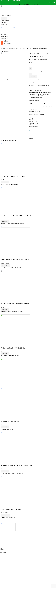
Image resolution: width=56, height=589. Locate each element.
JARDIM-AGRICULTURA (12, 48)
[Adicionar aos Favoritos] (6, 173)
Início (2, 48)
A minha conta (23, 526)
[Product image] (15, 402)
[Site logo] (8, 9)
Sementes (22, 48)
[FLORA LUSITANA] (33, 133)
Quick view (2, 173)
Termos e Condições (25, 534)
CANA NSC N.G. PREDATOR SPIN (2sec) (15, 260)
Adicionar (32, 76)
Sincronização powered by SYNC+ (8, 545)
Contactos (22, 539)
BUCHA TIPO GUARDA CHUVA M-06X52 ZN (16, 216)
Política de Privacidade (25, 528)
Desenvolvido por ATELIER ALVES (8, 543)
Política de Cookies (24, 531)
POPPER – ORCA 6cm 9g (10, 421)
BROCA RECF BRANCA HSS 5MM (13, 176)
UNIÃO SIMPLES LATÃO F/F (11, 509)
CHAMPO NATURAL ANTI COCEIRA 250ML (16, 304)
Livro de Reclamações (25, 536)
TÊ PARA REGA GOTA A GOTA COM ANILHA (16, 465)
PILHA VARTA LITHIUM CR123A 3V (13, 348)
